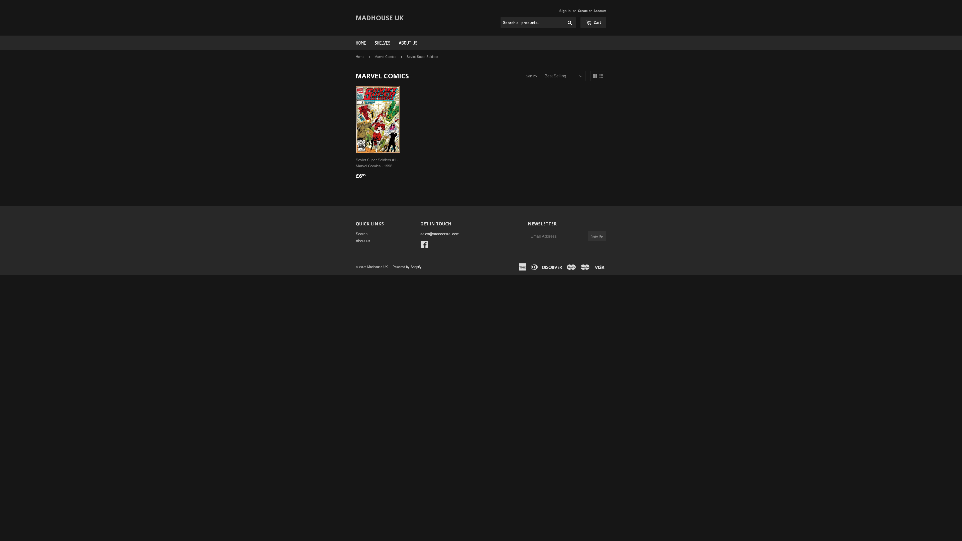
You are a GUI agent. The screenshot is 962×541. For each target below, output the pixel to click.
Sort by (531, 75)
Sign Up (597, 236)
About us (408, 43)
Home (361, 43)
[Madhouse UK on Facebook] (424, 245)
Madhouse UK (380, 17)
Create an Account (592, 11)
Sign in (565, 11)
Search (362, 233)
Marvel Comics (385, 56)
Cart (597, 22)
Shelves (382, 43)
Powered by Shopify (407, 266)
